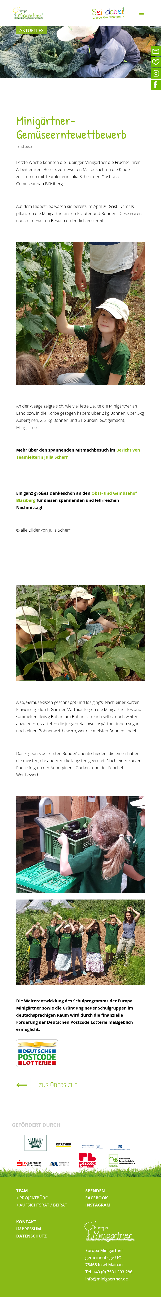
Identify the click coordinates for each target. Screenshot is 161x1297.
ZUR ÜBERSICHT (58, 1085)
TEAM (22, 1190)
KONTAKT (26, 1222)
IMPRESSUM (28, 1229)
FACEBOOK (96, 1198)
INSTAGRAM (97, 1205)
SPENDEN (95, 1190)
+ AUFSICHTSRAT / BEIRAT (41, 1205)
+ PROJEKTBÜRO (32, 1198)
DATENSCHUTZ (31, 1236)
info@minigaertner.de (106, 1279)
